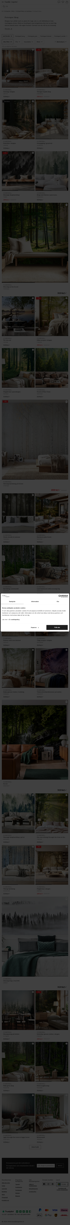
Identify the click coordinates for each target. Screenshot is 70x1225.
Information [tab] (35, 601)
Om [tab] (58, 601)
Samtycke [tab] (12, 601)
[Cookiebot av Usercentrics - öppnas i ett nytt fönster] (60, 596)
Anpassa (33, 627)
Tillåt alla (57, 627)
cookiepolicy (15, 619)
